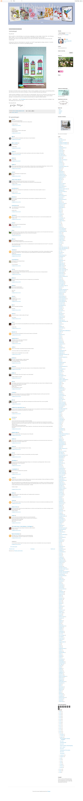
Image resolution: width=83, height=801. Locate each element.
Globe (60, 337)
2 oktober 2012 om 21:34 (16, 449)
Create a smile (61, 240)
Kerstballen (61, 387)
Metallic (60, 447)
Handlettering (61, 347)
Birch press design (62, 191)
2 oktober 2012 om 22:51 (16, 465)
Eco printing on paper (63, 285)
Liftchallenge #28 (63, 742)
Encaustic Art (61, 302)
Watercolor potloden (62, 676)
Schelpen (60, 550)
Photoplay (61, 498)
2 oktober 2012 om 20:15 (16, 378)
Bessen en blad (62, 183)
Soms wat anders (62, 588)
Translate (66, 34)
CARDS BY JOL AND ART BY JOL (18, 407)
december (62, 734)
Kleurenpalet (61, 406)
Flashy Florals (61, 316)
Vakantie (60, 651)
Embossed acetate (62, 290)
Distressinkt (61, 272)
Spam (60, 590)
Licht (60, 427)
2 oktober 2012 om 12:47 (16, 246)
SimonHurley (61, 574)
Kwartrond (61, 418)
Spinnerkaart (61, 592)
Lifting (60, 431)
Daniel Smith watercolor (63, 247)
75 (59, 145)
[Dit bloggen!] (30, 111)
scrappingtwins (14, 469)
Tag (59, 619)
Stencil (60, 600)
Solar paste (61, 587)
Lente (60, 424)
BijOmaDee (61, 190)
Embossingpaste (62, 300)
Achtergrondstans (62, 147)
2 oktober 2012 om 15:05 (16, 282)
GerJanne (13, 417)
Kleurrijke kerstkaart (62, 408)
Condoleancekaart (62, 231)
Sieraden (60, 563)
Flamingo (60, 314)
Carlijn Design (61, 220)
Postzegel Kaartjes (62, 516)
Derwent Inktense (62, 255)
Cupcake (60, 241)
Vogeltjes (60, 668)
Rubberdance (61, 546)
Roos (60, 542)
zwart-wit (60, 700)
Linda (13, 172)
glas (59, 333)
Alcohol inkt (61, 151)
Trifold (60, 640)
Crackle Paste (61, 236)
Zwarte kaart (61, 701)
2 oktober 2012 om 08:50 (16, 139)
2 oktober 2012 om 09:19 (16, 168)
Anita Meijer (14, 460)
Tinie (13, 381)
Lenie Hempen (14, 259)
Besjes (60, 182)
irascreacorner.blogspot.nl (16, 254)
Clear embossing (62, 228)
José (13, 269)
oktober (61, 737)
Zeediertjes (61, 696)
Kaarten (13, 112)
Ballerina (60, 178)
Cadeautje (61, 214)
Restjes (60, 530)
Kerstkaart (61, 390)
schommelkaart (61, 551)
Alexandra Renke (62, 155)
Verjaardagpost (61, 661)
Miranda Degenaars (62, 455)
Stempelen (61, 598)
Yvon (60, 113)
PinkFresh (61, 506)
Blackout (60, 198)
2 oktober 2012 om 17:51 (16, 328)
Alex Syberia (61, 154)
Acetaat (60, 146)
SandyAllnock (61, 549)
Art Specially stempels (63, 166)
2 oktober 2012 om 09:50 (16, 193)
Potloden (60, 517)
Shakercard (61, 562)
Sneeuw (60, 583)
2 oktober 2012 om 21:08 (16, 435)
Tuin (60, 644)
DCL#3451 (61, 252)
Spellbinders (61, 591)
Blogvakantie (61, 206)
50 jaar (60, 141)
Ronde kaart (61, 539)
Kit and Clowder (62, 395)
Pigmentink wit (61, 502)
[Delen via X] (31, 111)
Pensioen (60, 496)
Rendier (60, 526)
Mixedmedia (61, 457)
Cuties (60, 245)
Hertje (60, 359)
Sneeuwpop (61, 584)
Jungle (60, 382)
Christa (13, 446)
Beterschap (61, 184)
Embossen (61, 293)
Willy (13, 136)
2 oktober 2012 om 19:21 (16, 354)
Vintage (60, 665)
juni (61, 759)
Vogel (60, 667)
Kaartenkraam (14, 188)
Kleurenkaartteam (62, 404)
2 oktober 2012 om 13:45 (16, 256)
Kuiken (60, 416)
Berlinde (13, 357)
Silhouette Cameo (62, 567)
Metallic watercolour (62, 448)
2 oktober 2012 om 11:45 (16, 235)
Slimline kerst (61, 579)
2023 (60, 716)
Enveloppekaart (62, 305)
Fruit (60, 322)
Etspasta (60, 306)
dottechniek (61, 280)
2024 (60, 714)
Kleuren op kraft (62, 402)
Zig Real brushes (62, 697)
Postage (60, 513)
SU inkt (60, 614)
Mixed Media (61, 456)
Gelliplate (60, 326)
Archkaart (60, 162)
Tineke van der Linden (16, 179)
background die (62, 174)
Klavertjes (61, 398)
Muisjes (60, 461)
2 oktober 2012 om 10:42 (16, 219)
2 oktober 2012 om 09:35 (16, 184)
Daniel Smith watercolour (63, 248)
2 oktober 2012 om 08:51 (16, 148)
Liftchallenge (23, 99)
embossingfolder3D (62, 298)
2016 (60, 726)
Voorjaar (60, 669)
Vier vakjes (61, 664)
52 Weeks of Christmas (63, 142)
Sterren (60, 607)
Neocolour (61, 467)
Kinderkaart (61, 394)
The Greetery (61, 632)
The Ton (60, 633)
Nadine (13, 164)
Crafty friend (61, 239)
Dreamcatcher (61, 281)
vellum (60, 657)
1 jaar (60, 138)
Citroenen (61, 227)
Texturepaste (61, 631)
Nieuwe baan (61, 469)
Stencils (60, 602)
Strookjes (60, 611)
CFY (60, 223)
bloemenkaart (61, 204)
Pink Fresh (61, 504)
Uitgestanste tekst (62, 648)
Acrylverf (60, 149)
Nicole (60, 112)
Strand (60, 608)
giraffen (60, 331)
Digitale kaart (61, 264)
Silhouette (16, 112)
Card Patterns (61, 218)
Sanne (13, 313)
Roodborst (61, 541)
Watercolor (61, 675)
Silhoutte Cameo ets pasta (63, 571)
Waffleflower (61, 672)
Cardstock (61, 219)
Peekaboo (61, 492)
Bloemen (60, 202)
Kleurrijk (60, 407)
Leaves (60, 423)
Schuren (60, 554)
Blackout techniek (62, 199)
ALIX (13, 452)
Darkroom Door (61, 249)
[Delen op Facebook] (32, 111)
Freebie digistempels (62, 321)
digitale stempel (62, 265)
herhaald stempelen (62, 357)
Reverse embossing (62, 534)
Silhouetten (61, 570)
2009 (60, 772)
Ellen (60, 109)
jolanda (13, 158)
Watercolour (61, 677)
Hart (59, 349)
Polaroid (60, 509)
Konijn (60, 414)
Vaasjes (60, 649)
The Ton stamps (62, 635)
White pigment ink (62, 681)
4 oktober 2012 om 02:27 (16, 522)
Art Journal (61, 163)
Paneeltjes (61, 485)
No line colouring (62, 473)
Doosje (60, 277)
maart (61, 764)
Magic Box (61, 439)
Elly (12, 322)
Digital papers (61, 263)
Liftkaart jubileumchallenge (64, 433)
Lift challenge (61, 428)
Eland (60, 288)
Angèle (13, 477)
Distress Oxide (61, 268)
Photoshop (61, 500)
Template (60, 628)
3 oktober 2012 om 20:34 (16, 503)
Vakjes (60, 653)
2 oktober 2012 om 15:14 (16, 292)
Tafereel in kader (62, 616)
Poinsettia (61, 508)
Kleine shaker (61, 399)
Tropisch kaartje (62, 641)
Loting (60, 436)
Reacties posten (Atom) (18, 550)
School (60, 553)
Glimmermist (61, 334)
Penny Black (61, 494)
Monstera (60, 459)
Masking (60, 445)
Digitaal (60, 261)
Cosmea (60, 233)
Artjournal (60, 167)
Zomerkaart (61, 698)
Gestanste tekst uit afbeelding (64, 330)
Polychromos (61, 510)
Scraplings (61, 557)
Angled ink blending (62, 159)
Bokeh (60, 208)
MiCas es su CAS (62, 451)
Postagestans (61, 514)
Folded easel (61, 320)
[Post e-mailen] (26, 110)
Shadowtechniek (62, 561)
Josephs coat (61, 378)
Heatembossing (62, 350)
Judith (13, 347)
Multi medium (61, 463)
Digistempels (61, 260)
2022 (60, 717)
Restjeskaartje (61, 531)
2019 (60, 722)
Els (12, 230)
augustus (62, 756)
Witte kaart (61, 689)
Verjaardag (61, 660)
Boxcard (60, 210)
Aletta (13, 296)
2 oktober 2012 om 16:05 (16, 301)
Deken (60, 253)
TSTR (60, 643)
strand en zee (61, 610)
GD (59, 325)
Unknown (13, 215)
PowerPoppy (61, 518)
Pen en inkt (61, 493)
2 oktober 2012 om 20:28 (16, 396)
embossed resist (62, 292)
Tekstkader (61, 627)
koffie (60, 412)
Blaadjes (60, 194)
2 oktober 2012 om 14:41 (16, 265)
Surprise (60, 615)
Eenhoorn (61, 286)
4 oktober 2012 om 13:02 (16, 530)
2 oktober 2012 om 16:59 (16, 310)
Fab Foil (60, 309)
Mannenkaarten (62, 443)
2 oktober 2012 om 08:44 (16, 133)
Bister (60, 192)
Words (60, 692)
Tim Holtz (60, 636)
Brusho (60, 211)
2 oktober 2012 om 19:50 (16, 363)
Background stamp (62, 175)
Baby (60, 170)
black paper (61, 196)
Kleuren (60, 400)
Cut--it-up (60, 243)
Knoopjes (60, 411)
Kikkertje (60, 392)
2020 (60, 720)
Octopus (60, 476)
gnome (60, 338)
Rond (60, 538)
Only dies (60, 481)
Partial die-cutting (62, 488)
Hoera (60, 361)
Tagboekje (61, 620)
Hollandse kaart (62, 362)
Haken (60, 346)
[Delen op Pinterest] (33, 111)
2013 (60, 731)
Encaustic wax (61, 304)
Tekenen (60, 624)
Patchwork (61, 490)
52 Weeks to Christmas (63, 143)
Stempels (60, 599)
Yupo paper (61, 694)
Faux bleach (61, 310)
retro (60, 533)
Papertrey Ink (61, 486)
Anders (60, 158)
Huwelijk (60, 370)
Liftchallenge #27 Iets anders (65, 750)
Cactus (60, 212)
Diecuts (60, 259)
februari (61, 765)
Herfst (60, 355)
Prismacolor (61, 521)
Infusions (60, 374)
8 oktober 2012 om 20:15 (16, 544)
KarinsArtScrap (15, 205)
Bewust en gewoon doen (63, 188)
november (62, 735)
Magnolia (60, 440)
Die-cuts (60, 257)
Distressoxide (61, 273)
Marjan (66, 39)
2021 (60, 719)
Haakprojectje (61, 343)
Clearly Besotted (62, 229)
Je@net (13, 500)
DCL (60, 251)
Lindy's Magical (61, 435)
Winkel (60, 684)
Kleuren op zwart (62, 403)
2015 (60, 728)
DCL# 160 (62, 744)
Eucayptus (61, 308)
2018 (60, 723)
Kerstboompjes (61, 388)
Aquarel (60, 161)
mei (61, 761)
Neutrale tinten (61, 468)
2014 (60, 729)
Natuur (60, 464)
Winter (60, 685)
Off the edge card (62, 477)
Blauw (60, 200)
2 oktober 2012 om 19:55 (16, 369)
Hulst (60, 367)
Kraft (60, 415)
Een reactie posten (14, 546)
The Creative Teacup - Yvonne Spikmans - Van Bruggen (22, 526)
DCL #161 (62, 741)
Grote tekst (61, 342)
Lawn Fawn (61, 420)
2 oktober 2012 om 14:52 (16, 274)
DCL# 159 (62, 748)
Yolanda (13, 366)
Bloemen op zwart (62, 203)
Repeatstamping (62, 529)
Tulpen (60, 645)
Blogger (49, 791)
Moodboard (61, 460)
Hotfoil (60, 365)
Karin (13, 119)
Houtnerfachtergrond (62, 366)
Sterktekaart (61, 606)
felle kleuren (61, 313)
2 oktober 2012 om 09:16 (16, 154)
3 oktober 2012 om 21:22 (16, 512)
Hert (59, 358)
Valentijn (60, 655)
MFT (60, 449)
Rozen (60, 545)
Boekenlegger (61, 207)
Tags (60, 623)
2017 (60, 725)
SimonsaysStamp (62, 575)
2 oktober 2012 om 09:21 (16, 176)
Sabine (13, 151)
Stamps (60, 595)
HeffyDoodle (61, 353)
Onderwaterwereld (62, 480)
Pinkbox (60, 505)
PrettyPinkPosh (61, 520)
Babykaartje (61, 171)
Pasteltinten (61, 489)
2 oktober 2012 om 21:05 (16, 413)
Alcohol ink (61, 150)
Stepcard (60, 603)
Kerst (60, 386)
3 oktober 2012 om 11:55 (16, 474)
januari (61, 767)
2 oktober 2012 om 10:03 (16, 202)
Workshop (61, 693)
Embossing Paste (62, 297)
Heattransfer (61, 351)
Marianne (13, 196)
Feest (60, 312)
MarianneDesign (62, 444)
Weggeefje (61, 680)
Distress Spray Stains (63, 269)
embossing (61, 294)
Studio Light (61, 612)
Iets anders (61, 371)
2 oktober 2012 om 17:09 (16, 318)
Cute (60, 244)
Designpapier (61, 256)
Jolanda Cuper (14, 338)
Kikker (60, 391)
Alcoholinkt (61, 153)
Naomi (13, 285)
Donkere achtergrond (63, 276)
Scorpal (60, 555)
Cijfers (60, 224)
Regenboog (61, 525)
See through (61, 558)
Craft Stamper (61, 237)
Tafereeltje (61, 618)
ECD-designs (61, 284)
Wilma (13, 239)
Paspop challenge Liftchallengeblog (66, 745)
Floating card (61, 317)
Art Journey (61, 165)
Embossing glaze (62, 296)
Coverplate (61, 235)
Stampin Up (61, 594)
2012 (60, 732)
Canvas (60, 216)
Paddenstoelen (61, 484)
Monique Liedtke (15, 432)
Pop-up (60, 512)
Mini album (61, 452)
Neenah (60, 465)
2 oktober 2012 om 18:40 (16, 343)
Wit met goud (61, 686)
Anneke (13, 515)
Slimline (60, 578)
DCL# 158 (62, 751)
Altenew (60, 157)
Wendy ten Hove (15, 506)
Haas (60, 345)
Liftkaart (60, 432)
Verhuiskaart (61, 659)
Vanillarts (60, 656)
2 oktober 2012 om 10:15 (16, 211)
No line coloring (62, 472)
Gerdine (13, 438)
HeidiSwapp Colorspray (63, 354)
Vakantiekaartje (61, 652)
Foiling (60, 318)
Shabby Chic (61, 559)
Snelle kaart (61, 586)
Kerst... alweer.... (63, 747)
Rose (60, 543)
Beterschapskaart (62, 186)
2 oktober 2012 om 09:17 (16, 161)
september (62, 755)
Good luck (61, 341)
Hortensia (60, 363)
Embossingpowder (62, 301)
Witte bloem (61, 688)
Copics (60, 232)
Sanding (60, 547)
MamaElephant (61, 441)
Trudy (13, 222)
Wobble (60, 690)
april (61, 762)
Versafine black (61, 663)
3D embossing (61, 139)
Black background (62, 195)
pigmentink (61, 501)
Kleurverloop (61, 410)
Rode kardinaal (61, 537)
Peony (60, 497)
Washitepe (61, 673)
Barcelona (61, 179)
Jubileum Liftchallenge (63, 379)
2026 (60, 711)
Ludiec (60, 437)
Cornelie (13, 392)
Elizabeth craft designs (63, 289)
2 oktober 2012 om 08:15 (16, 125)
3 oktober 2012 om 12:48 (16, 489)
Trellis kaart (61, 639)
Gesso (60, 329)
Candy (60, 215)
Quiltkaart (60, 522)
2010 (60, 770)
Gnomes (60, 339)
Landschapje (61, 419)
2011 (60, 769)
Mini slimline (61, 453)
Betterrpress (61, 187)
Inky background (62, 375)
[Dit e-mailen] (28, 111)
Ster (59, 604)
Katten (60, 384)
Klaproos (60, 396)
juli (60, 758)
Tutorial (60, 647)
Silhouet (60, 565)
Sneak (60, 582)
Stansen (60, 596)
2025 (60, 713)
